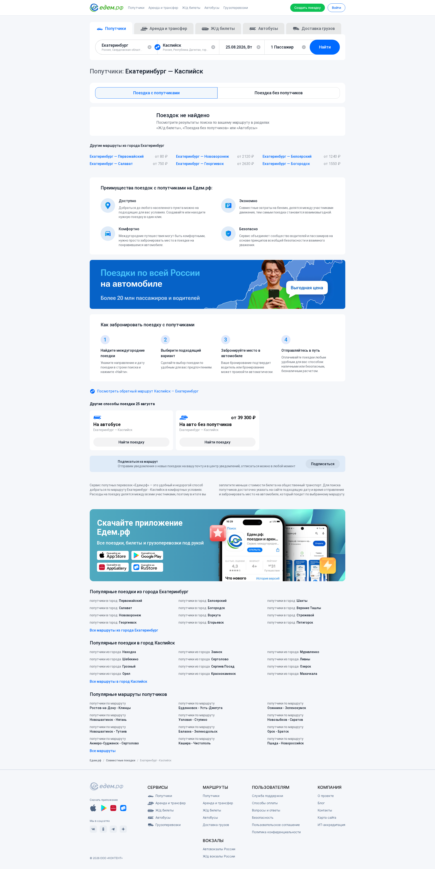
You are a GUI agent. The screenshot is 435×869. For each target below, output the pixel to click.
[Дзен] (123, 829)
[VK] (93, 829)
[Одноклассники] (103, 829)
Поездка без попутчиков (279, 92)
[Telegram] (113, 829)
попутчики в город (116, 601)
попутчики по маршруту (110, 706)
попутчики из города (113, 652)
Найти (325, 47)
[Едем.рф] (106, 8)
